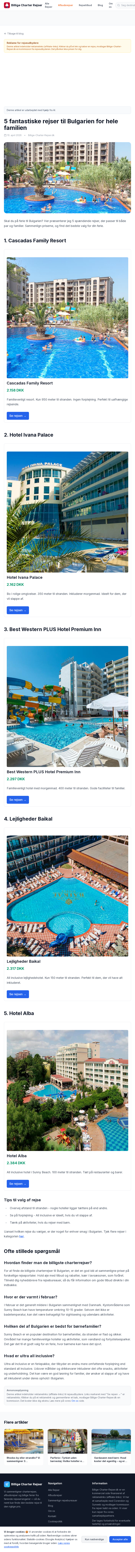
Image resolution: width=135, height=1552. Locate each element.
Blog (100, 5)
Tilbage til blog (15, 33)
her (21, 1236)
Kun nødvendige (94, 1539)
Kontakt (52, 1516)
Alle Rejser (48, 5)
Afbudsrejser (65, 5)
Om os (111, 5)
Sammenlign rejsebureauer (62, 1500)
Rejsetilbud (85, 5)
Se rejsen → (17, 415)
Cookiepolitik (55, 1521)
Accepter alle (120, 1539)
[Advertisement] (67, 79)
